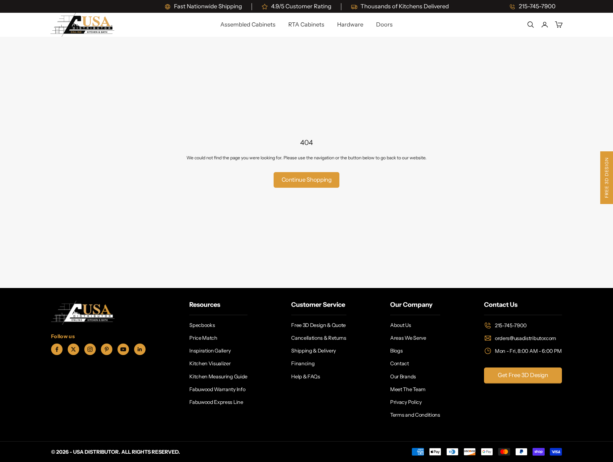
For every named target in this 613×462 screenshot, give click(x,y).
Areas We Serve (408, 338)
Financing (302, 363)
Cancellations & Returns (318, 338)
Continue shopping (307, 179)
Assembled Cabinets (248, 24)
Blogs (396, 350)
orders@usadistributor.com (525, 338)
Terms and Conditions (415, 415)
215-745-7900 (511, 325)
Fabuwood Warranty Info (217, 389)
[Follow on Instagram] (90, 349)
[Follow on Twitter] (73, 349)
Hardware (350, 24)
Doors (384, 24)
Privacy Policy (406, 402)
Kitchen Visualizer (210, 363)
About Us (400, 325)
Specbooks (202, 325)
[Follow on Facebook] (57, 349)
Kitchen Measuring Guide (218, 376)
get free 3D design (523, 375)
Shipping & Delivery (313, 350)
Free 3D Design (606, 177)
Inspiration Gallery (210, 350)
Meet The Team (408, 389)
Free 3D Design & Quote (318, 325)
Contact (399, 363)
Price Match (203, 338)
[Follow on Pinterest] (106, 349)
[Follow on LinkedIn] (140, 349)
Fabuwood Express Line (216, 402)
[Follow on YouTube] (123, 349)
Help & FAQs (305, 376)
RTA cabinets (306, 24)
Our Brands (403, 376)
